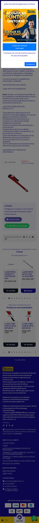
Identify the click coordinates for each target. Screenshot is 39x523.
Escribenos (30, 64)
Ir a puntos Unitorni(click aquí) (19, 46)
